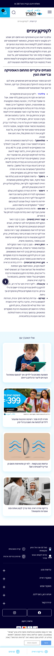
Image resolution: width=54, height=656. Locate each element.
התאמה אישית (32, 643)
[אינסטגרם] (14, 612)
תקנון (24, 621)
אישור (46, 643)
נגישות (29, 621)
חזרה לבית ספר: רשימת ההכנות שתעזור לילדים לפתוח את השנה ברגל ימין (29, 421)
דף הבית (33, 21)
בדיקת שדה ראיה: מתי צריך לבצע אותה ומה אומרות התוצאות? (28, 510)
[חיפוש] (14, 12)
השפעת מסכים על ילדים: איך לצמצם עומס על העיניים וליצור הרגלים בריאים (27, 376)
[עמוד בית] (33, 12)
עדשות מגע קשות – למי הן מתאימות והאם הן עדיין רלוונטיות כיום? (28, 465)
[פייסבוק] (39, 612)
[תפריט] (49, 12)
